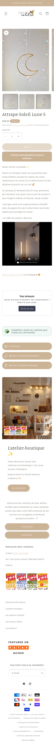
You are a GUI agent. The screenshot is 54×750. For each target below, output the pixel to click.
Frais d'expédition (19, 125)
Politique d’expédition (22, 731)
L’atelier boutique (14, 608)
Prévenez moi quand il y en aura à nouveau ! (27, 156)
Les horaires (18, 488)
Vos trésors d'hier (14, 621)
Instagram (27, 526)
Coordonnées (38, 731)
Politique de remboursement (34, 718)
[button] (6, 13)
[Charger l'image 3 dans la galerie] (43, 101)
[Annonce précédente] (5, 3)
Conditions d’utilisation (28, 727)
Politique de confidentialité (28, 722)
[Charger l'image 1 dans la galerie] (10, 101)
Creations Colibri (22, 714)
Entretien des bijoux (15, 602)
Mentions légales (28, 740)
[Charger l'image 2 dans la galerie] (26, 101)
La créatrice (11, 628)
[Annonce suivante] (49, 3)
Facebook (27, 535)
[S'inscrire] (42, 673)
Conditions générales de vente (28, 736)
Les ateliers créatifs (15, 615)
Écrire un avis (27, 308)
